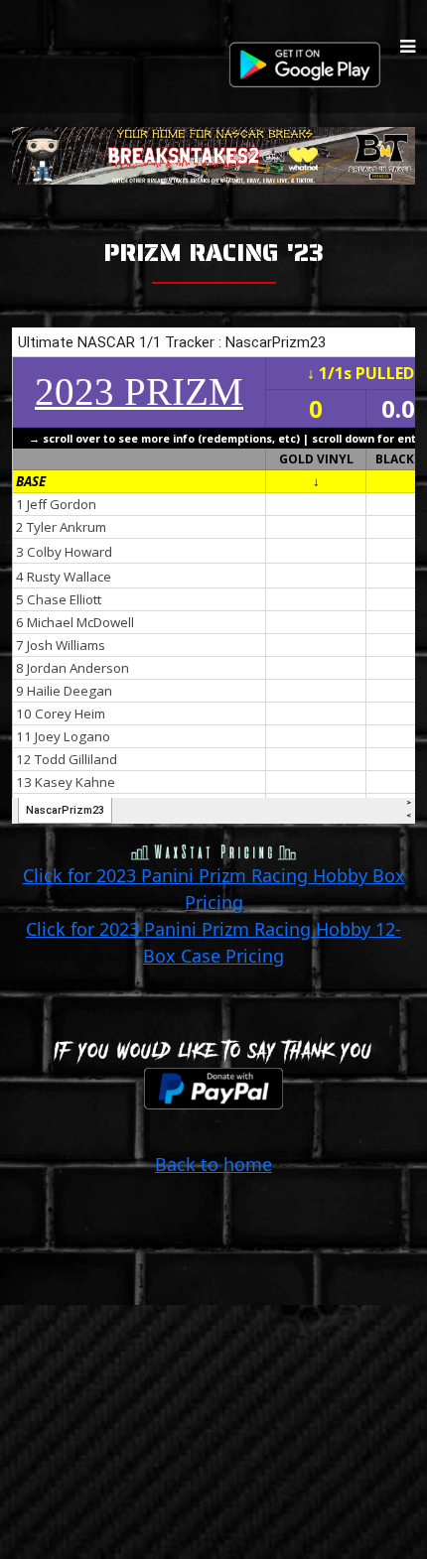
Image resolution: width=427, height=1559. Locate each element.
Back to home (213, 1164)
